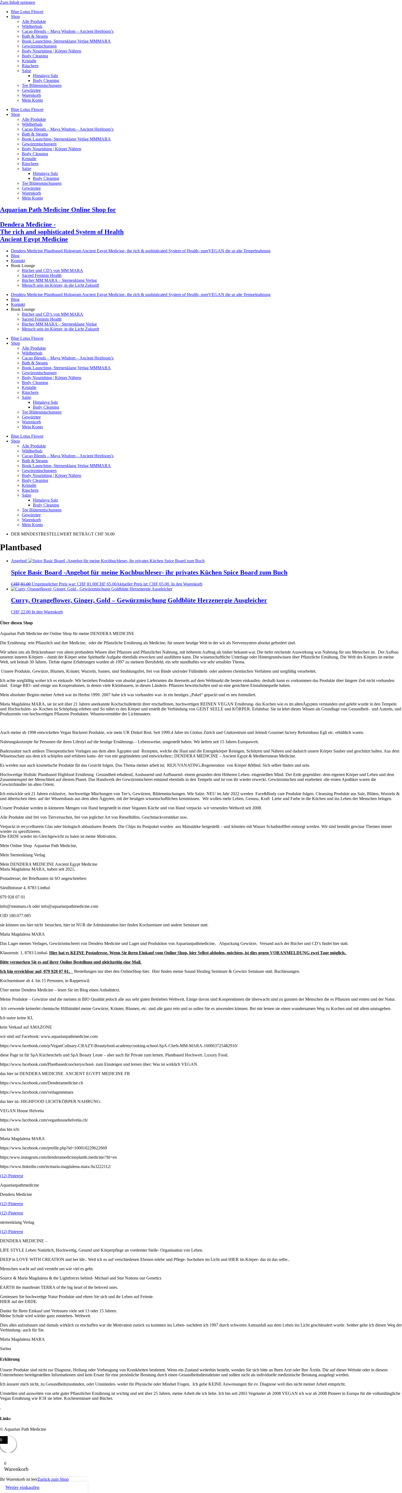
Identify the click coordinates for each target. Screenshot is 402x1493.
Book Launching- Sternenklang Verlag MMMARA (66, 41)
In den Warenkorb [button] (186, 584)
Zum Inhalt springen (17, 2)
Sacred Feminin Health (42, 275)
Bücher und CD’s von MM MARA (52, 270)
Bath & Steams (35, 36)
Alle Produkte (34, 21)
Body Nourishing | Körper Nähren (51, 51)
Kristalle (29, 60)
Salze (26, 70)
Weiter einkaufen (22, 1487)
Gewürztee (31, 90)
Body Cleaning (35, 56)
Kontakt (18, 260)
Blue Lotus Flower (27, 11)
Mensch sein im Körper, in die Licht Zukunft (60, 285)
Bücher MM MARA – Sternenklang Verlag (59, 280)
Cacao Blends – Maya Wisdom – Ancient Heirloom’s (67, 31)
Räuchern (30, 65)
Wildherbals (32, 26)
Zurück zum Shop (53, 1479)
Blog (15, 255)
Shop (15, 16)
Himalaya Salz (45, 75)
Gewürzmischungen (39, 46)
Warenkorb (31, 95)
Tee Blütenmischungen (42, 85)
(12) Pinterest (11, 1175)
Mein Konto (32, 100)
